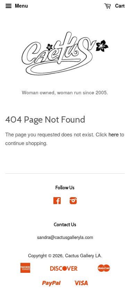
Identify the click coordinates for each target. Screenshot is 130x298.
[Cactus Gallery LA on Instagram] (73, 202)
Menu (21, 5)
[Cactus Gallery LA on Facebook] (57, 202)
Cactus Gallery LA (83, 255)
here (114, 134)
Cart (119, 5)
